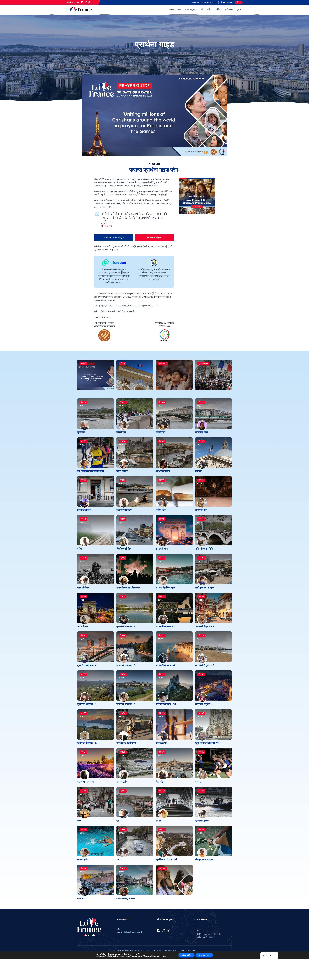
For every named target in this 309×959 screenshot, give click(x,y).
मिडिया (219, 9)
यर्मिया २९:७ (106, 226)
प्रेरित (209, 9)
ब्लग (179, 9)
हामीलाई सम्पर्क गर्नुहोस (233, 9)
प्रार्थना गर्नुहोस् (190, 9)
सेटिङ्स (152, 956)
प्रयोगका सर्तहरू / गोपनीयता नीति (209, 934)
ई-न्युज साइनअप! (226, 2)
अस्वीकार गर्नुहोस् (204, 955)
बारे (202, 9)
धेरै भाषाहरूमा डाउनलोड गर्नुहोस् (114, 237)
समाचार (172, 9)
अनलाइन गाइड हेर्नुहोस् (154, 237)
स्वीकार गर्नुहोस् (186, 955)
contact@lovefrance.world (205, 2)
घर (165, 9)
